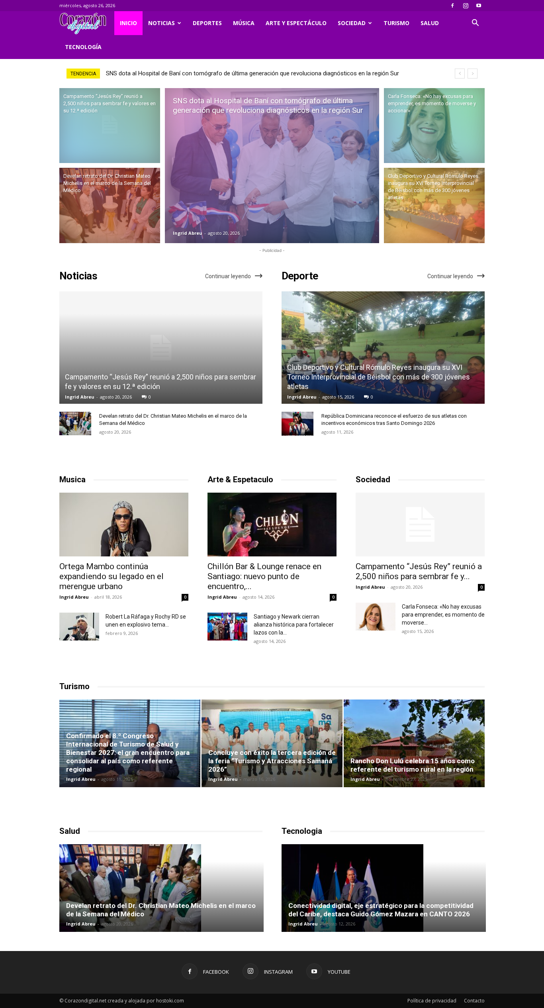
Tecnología (83, 47)
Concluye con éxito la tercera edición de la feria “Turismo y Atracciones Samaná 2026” (272, 761)
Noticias (161, 23)
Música (243, 23)
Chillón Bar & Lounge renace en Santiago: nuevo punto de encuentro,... (264, 576)
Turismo (396, 23)
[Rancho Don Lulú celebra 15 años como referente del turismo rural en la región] (414, 743)
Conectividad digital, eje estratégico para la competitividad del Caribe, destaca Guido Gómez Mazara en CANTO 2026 (381, 910)
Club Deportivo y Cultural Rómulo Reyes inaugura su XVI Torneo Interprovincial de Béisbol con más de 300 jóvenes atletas (378, 377)
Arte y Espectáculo (296, 23)
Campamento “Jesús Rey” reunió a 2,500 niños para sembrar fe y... (419, 571)
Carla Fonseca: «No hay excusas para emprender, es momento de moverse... (443, 614)
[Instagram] (466, 5)
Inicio (128, 23)
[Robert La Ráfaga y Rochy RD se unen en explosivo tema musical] (79, 627)
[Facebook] (452, 5)
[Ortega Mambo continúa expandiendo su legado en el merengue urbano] (123, 524)
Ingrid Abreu (187, 233)
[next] (472, 74)
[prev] (460, 74)
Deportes (207, 23)
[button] (475, 24)
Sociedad (352, 23)
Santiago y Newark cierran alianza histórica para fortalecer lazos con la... (294, 624)
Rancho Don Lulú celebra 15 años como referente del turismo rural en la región (412, 765)
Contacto (474, 1000)
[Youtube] (479, 5)
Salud (430, 23)
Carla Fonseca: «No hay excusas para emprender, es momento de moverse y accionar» (220, 73)
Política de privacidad (431, 1000)
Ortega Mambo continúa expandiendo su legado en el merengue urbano (111, 576)
